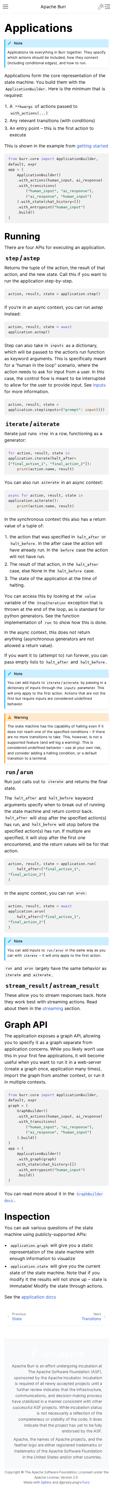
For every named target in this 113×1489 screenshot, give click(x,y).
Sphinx (46, 1482)
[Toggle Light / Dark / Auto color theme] (101, 6)
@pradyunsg (69, 1482)
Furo (85, 1482)
